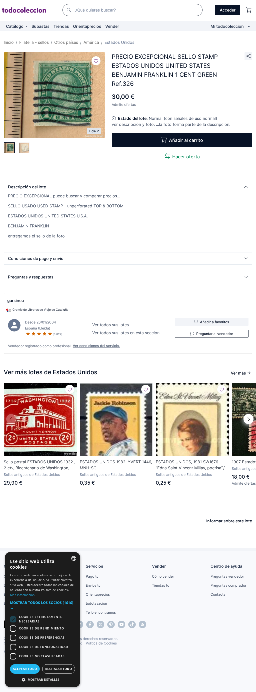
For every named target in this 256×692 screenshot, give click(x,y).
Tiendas (61, 26)
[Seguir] (96, 60)
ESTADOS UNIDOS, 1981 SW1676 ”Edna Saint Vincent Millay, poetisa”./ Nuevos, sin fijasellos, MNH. (190, 465)
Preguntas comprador (228, 585)
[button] (128, 187)
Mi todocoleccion (227, 26)
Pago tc (92, 576)
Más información (22, 595)
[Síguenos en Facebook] (90, 624)
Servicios (94, 566)
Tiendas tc (160, 585)
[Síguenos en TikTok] (132, 624)
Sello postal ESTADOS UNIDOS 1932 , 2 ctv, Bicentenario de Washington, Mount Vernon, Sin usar (39, 465)
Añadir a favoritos (214, 322)
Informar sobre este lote (229, 520)
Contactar (218, 594)
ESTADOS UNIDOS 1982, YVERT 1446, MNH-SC (116, 464)
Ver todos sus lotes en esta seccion (126, 332)
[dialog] (42, 619)
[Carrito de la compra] (249, 10)
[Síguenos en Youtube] (121, 624)
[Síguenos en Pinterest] (111, 624)
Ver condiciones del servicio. (96, 345)
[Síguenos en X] (100, 624)
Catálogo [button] (15, 26)
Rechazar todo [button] (58, 669)
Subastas (41, 26)
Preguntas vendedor (227, 576)
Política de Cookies (101, 643)
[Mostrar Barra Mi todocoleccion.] (249, 26)
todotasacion (96, 603)
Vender (112, 26)
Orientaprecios (87, 26)
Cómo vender (163, 576)
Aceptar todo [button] (25, 669)
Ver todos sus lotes (110, 324)
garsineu (15, 300)
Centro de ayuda (226, 566)
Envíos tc (93, 585)
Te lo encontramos (101, 612)
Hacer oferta (186, 156)
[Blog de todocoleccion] (142, 624)
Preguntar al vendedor (214, 333)
